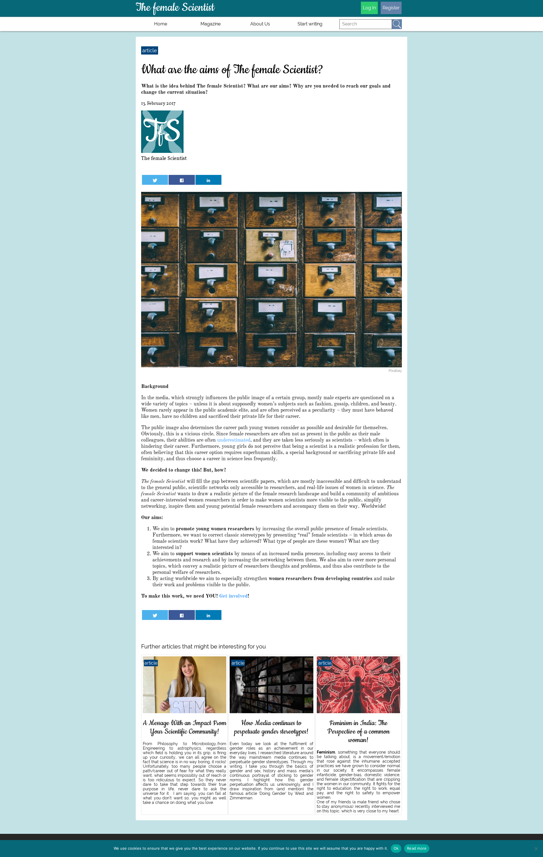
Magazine (211, 24)
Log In (369, 7)
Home (160, 24)
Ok (396, 848)
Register (391, 7)
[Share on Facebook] (182, 180)
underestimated (233, 440)
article (149, 50)
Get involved (233, 596)
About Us (260, 24)
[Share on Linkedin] (208, 180)
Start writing (310, 24)
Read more (416, 848)
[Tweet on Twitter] (155, 180)
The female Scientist (164, 158)
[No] (536, 848)
